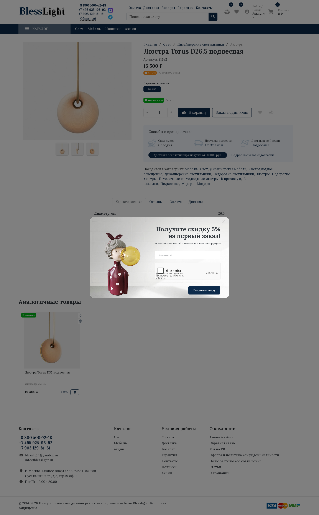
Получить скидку (204, 290)
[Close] (223, 222)
